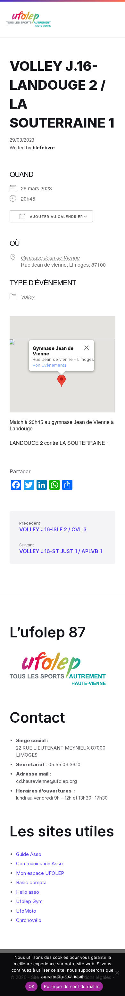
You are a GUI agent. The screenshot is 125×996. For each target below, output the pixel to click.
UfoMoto (26, 911)
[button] (61, 381)
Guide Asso (28, 854)
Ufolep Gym (29, 901)
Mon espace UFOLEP (40, 873)
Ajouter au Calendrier (56, 216)
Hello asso (27, 892)
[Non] (117, 972)
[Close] (86, 347)
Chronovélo (28, 920)
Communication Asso (39, 863)
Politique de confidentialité (72, 986)
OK (32, 986)
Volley (28, 296)
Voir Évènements (49, 365)
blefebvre (44, 147)
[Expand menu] (114, 19)
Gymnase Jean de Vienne (50, 257)
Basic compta (31, 882)
